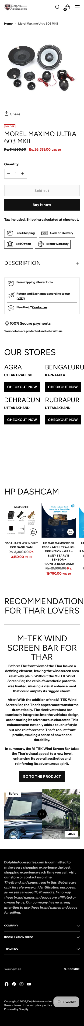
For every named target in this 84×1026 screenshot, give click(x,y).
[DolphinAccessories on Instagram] (22, 985)
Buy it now (42, 205)
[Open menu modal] (77, 7)
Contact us (39, 307)
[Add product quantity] (8, 173)
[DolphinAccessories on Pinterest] (14, 985)
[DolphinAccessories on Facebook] (7, 985)
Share (15, 114)
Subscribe (72, 969)
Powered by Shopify (16, 1009)
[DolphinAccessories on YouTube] (29, 985)
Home (8, 23)
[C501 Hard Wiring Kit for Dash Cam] (21, 520)
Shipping (33, 219)
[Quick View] (33, 532)
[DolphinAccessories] (16, 7)
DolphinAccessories (39, 1001)
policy (21, 298)
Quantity (11, 164)
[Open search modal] (57, 7)
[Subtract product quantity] (22, 173)
